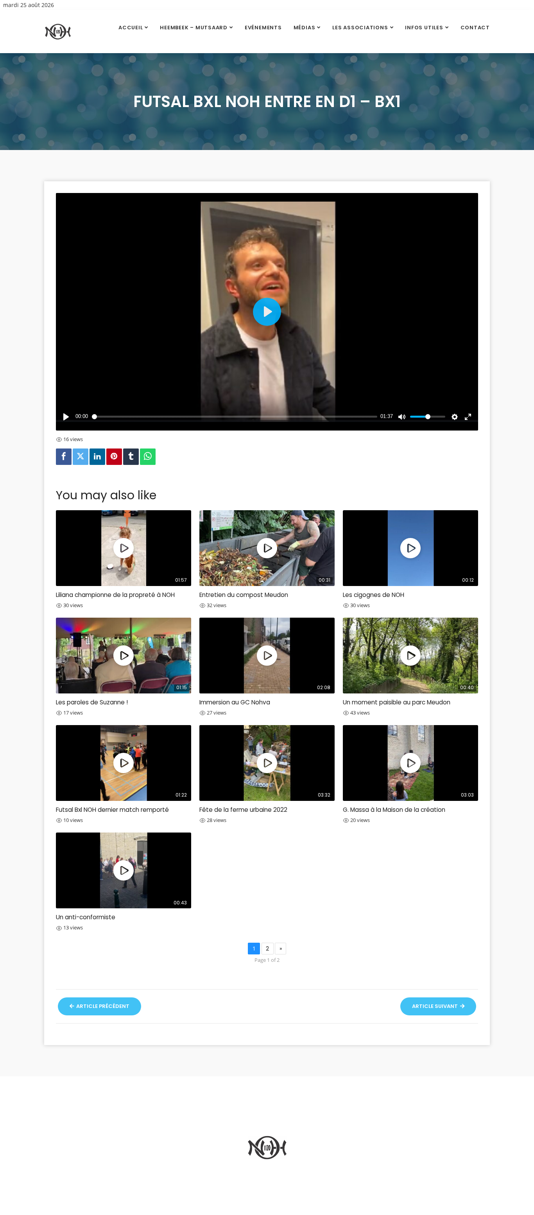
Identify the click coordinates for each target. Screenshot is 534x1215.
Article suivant (435, 1006)
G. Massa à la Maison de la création (394, 810)
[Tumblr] (131, 456)
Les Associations (360, 27)
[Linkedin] (97, 456)
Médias (304, 27)
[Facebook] (64, 456)
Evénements (263, 27)
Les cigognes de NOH (373, 595)
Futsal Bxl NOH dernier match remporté (112, 810)
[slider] (235, 417)
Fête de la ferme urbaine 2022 (243, 810)
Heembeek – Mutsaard (194, 27)
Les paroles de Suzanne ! (92, 702)
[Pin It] (114, 456)
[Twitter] (80, 456)
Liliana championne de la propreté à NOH (115, 595)
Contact (475, 27)
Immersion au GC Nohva (234, 702)
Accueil (130, 27)
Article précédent (102, 1006)
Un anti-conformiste (85, 917)
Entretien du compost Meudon (243, 595)
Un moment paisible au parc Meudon (396, 702)
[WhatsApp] (148, 456)
